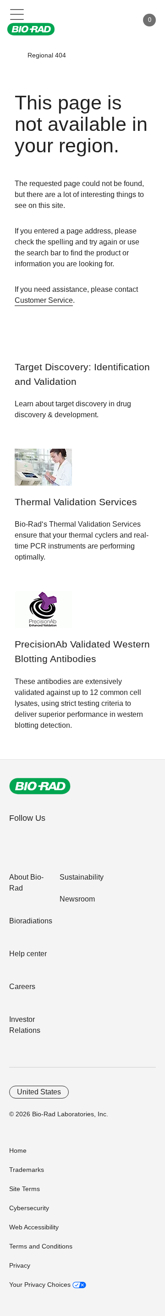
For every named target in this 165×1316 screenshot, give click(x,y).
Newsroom (77, 899)
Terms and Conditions (40, 1246)
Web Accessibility (34, 1227)
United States (39, 1092)
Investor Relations (24, 1024)
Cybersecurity (29, 1208)
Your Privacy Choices (40, 1284)
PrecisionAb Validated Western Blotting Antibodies (82, 651)
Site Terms (24, 1188)
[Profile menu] (118, 20)
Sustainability (82, 877)
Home (18, 1150)
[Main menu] (17, 13)
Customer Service (44, 300)
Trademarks (26, 1169)
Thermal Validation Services (76, 502)
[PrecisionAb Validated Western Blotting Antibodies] (43, 614)
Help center (28, 954)
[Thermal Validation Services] (43, 472)
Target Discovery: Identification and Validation (82, 374)
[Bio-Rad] (40, 786)
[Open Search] (99, 20)
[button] (14, 55)
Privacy (19, 1265)
